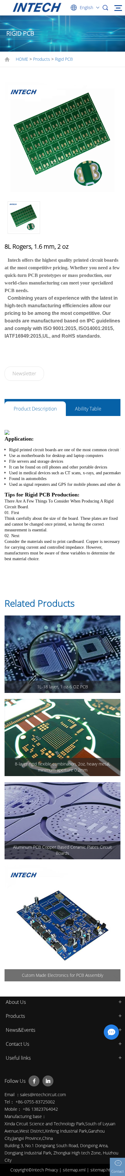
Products (41, 59)
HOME (22, 59)
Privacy (52, 1170)
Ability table (88, 408)
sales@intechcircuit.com (43, 1094)
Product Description (35, 408)
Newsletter (24, 373)
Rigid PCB (64, 59)
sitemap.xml (75, 1170)
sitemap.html (102, 1170)
